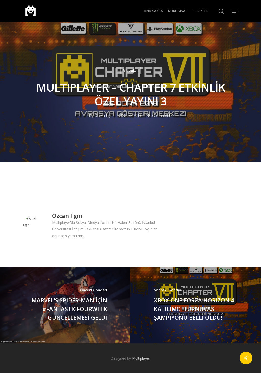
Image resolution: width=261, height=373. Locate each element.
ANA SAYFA (153, 10)
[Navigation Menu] (235, 11)
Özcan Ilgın (103, 115)
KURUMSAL (177, 10)
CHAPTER (200, 10)
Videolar (130, 70)
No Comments (160, 115)
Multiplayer (141, 358)
